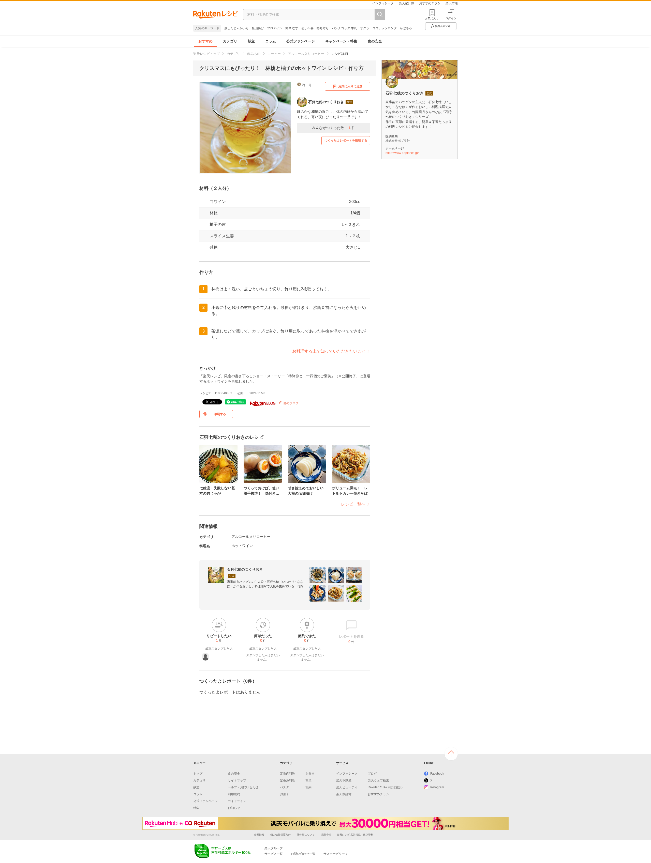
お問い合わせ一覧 (303, 854)
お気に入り (432, 18)
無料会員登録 (442, 26)
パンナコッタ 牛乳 (344, 28)
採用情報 (326, 834)
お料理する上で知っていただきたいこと (328, 351)
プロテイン (274, 28)
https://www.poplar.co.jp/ (402, 153)
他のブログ (291, 403)
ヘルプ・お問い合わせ (243, 787)
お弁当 (310, 773)
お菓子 (284, 794)
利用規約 (234, 794)
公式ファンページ (300, 41)
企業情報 (259, 834)
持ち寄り (323, 28)
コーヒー (274, 54)
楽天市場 (452, 3)
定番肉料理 (287, 773)
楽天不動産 (343, 780)
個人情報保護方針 (280, 834)
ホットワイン (242, 546)
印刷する (220, 414)
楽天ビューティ (347, 787)
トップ (197, 773)
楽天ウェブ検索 (378, 780)
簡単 (308, 780)
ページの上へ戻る (451, 753)
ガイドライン (237, 801)
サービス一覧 (273, 854)
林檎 (214, 213)
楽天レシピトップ (206, 54)
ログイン (450, 18)
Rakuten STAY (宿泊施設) (385, 787)
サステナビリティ (335, 854)
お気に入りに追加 (350, 86)
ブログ (372, 773)
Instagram (437, 787)
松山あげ (258, 28)
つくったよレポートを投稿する (345, 140)
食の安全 (375, 41)
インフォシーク (383, 3)
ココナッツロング (384, 28)
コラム (270, 41)
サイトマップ (237, 780)
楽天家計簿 (406, 3)
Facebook (437, 773)
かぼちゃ (406, 28)
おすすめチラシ (429, 3)
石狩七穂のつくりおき (245, 569)
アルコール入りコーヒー (306, 54)
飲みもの (253, 54)
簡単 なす (291, 28)
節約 (308, 787)
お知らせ (234, 808)
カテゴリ (230, 41)
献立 (251, 41)
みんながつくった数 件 (333, 128)
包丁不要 (307, 28)
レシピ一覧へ (353, 504)
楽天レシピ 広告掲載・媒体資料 (355, 834)
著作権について (306, 834)
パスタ (284, 787)
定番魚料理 (287, 780)
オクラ (364, 28)
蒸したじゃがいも (236, 28)
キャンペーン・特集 (341, 41)
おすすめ (205, 41)
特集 (196, 808)
